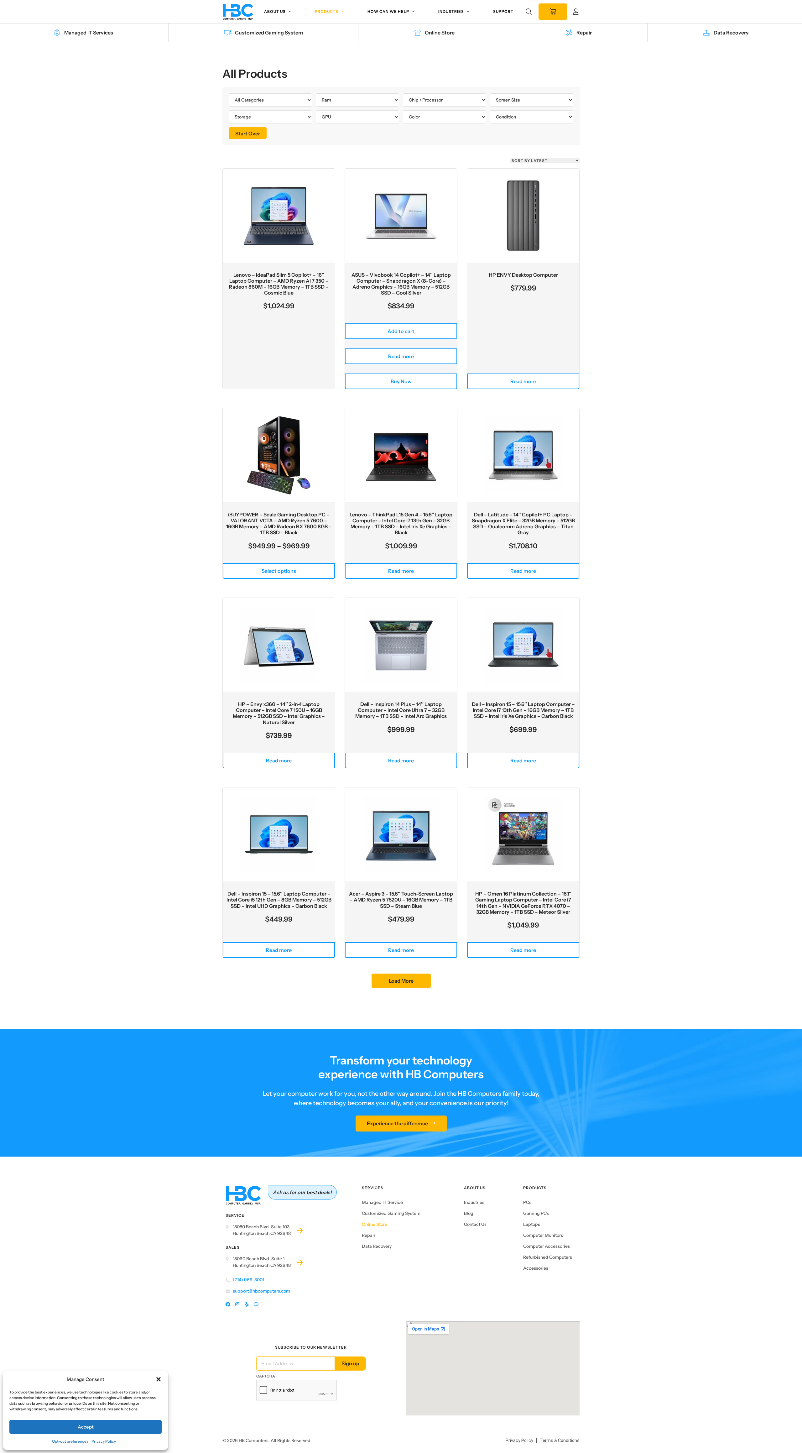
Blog (468, 1213)
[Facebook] (228, 1304)
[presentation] (296, 1390)
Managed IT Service (382, 1202)
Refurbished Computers (547, 1257)
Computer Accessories (546, 1246)
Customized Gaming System (391, 1213)
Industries (474, 1202)
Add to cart (401, 331)
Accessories (535, 1268)
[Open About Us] (289, 11)
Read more (401, 356)
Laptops (531, 1224)
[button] (158, 1379)
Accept (86, 1427)
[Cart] (553, 11)
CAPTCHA (265, 1376)
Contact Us (475, 1224)
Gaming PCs (536, 1213)
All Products (254, 74)
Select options (279, 571)
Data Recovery (377, 1246)
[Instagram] (237, 1304)
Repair (368, 1235)
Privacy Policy (103, 1441)
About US (475, 1187)
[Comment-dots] (256, 1304)
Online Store (374, 1224)
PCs (527, 1202)
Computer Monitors (543, 1235)
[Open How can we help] (413, 11)
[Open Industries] (468, 11)
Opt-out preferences (70, 1441)
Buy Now (401, 381)
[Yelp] (246, 1304)
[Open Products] (342, 11)
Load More (401, 981)
